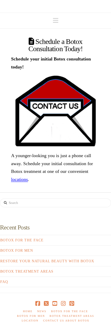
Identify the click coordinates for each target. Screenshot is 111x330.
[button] (55, 20)
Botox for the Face (22, 240)
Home (28, 311)
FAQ (4, 282)
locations (19, 179)
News (41, 311)
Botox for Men (16, 250)
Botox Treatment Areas (26, 271)
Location (30, 320)
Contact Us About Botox (66, 320)
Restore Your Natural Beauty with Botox (47, 261)
